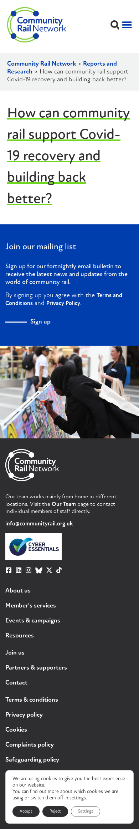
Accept (26, 811)
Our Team (64, 504)
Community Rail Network (41, 64)
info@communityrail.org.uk (39, 524)
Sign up (40, 322)
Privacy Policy (63, 303)
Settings (85, 811)
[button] (115, 25)
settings (78, 798)
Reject (55, 811)
